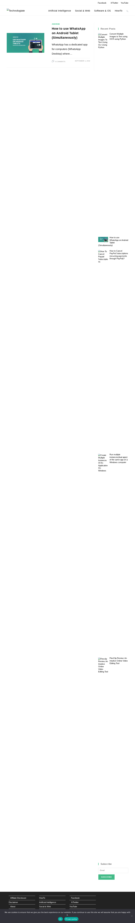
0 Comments (60, 61)
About (12, 906)
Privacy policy (71, 919)
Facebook (102, 3)
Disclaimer (13, 902)
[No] (131, 916)
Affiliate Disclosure (18, 898)
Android (56, 24)
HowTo (42, 898)
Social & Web (45, 906)
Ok (60, 919)
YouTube (124, 3)
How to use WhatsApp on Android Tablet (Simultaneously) (68, 33)
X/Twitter (114, 3)
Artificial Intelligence (47, 902)
